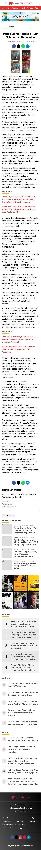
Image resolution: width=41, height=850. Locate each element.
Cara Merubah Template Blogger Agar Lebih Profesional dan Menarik (22, 713)
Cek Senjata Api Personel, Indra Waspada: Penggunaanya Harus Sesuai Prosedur (25, 554)
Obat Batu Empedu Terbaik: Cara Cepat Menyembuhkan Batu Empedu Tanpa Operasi (23, 635)
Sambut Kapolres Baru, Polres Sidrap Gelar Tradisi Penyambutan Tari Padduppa (18, 349)
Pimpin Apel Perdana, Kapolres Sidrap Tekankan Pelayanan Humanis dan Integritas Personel (19, 339)
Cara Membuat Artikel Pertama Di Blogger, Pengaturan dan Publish (23, 723)
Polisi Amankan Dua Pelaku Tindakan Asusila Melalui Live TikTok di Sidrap (24, 645)
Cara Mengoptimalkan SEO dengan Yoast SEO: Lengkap (23, 684)
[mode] (6, 3)
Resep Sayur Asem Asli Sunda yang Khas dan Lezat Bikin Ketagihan (21, 749)
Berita (11, 27)
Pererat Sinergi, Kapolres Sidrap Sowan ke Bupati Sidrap (25, 565)
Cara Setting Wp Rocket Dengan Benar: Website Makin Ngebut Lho (23, 702)
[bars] (37, 3)
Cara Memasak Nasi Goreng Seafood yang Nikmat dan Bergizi (23, 739)
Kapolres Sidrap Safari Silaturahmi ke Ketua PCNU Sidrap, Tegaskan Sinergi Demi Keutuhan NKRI (18, 209)
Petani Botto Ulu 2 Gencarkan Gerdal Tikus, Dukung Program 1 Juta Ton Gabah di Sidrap (24, 624)
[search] (3, 3)
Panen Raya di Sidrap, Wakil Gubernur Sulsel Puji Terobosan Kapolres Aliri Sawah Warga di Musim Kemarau (19, 199)
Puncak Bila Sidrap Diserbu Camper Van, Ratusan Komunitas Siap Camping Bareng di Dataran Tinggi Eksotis (23, 667)
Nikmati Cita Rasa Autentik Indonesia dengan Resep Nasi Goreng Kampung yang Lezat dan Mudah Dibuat (23, 782)
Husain (12, 41)
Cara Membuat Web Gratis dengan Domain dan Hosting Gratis (23, 693)
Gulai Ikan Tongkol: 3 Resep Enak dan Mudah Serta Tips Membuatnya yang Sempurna (22, 761)
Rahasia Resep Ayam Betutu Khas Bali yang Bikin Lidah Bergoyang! (23, 771)
